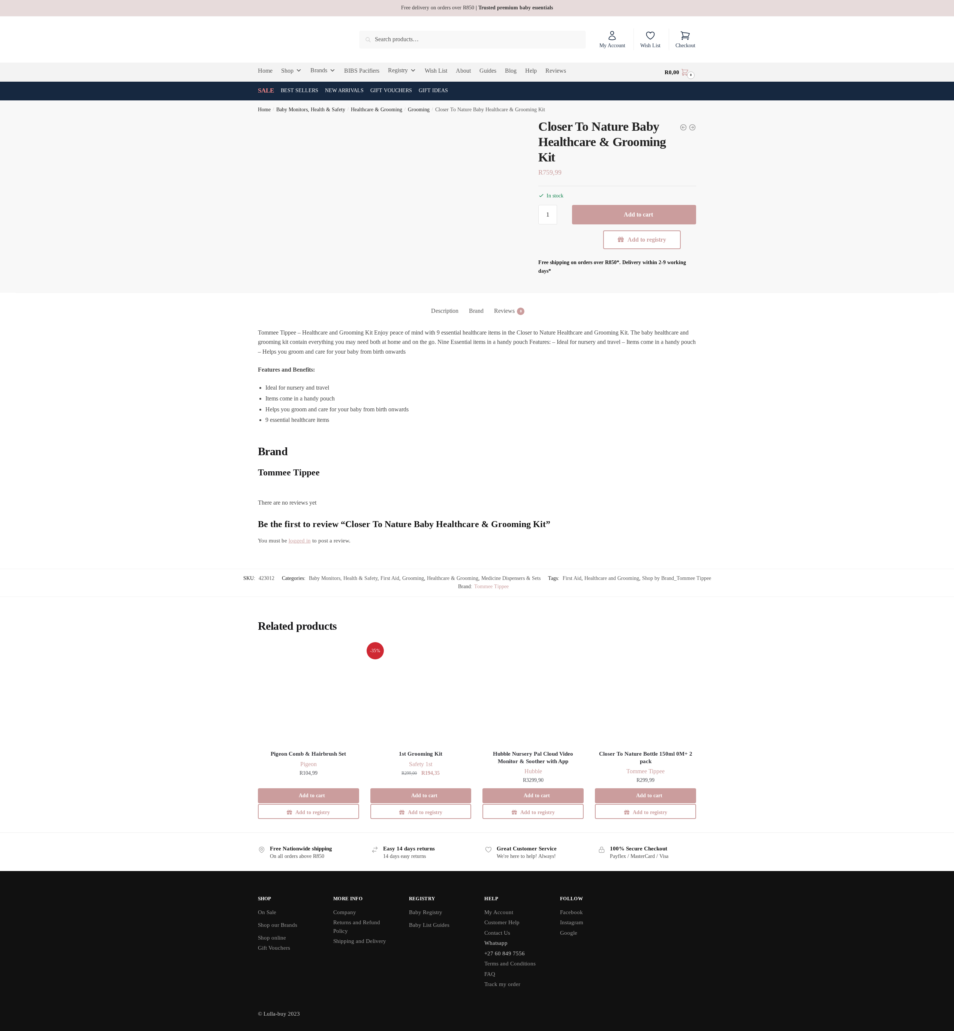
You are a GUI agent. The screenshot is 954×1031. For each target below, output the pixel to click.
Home (264, 109)
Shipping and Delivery (359, 941)
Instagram (571, 922)
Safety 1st (420, 764)
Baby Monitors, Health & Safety (310, 109)
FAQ (489, 974)
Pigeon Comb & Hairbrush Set (308, 754)
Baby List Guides (429, 925)
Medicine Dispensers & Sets (511, 578)
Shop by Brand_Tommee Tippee (676, 578)
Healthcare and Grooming (611, 578)
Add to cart (638, 214)
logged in (300, 541)
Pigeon (308, 764)
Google (568, 933)
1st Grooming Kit (420, 754)
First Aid (389, 578)
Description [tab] (444, 311)
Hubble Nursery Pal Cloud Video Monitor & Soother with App (533, 757)
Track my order (502, 984)
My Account (612, 45)
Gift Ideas (433, 90)
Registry (398, 70)
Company (344, 912)
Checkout (685, 45)
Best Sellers (299, 90)
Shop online (272, 938)
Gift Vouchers (391, 90)
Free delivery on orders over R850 (477, 7)
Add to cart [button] (312, 795)
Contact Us (497, 933)
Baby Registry (425, 912)
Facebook (571, 912)
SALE (266, 90)
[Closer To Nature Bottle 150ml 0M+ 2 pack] (645, 694)
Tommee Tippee (491, 586)
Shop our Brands (277, 925)
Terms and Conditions (510, 964)
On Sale (267, 912)
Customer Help (502, 922)
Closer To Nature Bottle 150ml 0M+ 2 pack (645, 757)
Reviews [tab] (504, 311)
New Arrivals (344, 90)
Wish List (650, 45)
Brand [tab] (476, 311)
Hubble (533, 771)
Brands (318, 70)
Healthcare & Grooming (376, 109)
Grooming (419, 109)
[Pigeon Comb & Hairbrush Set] (308, 694)
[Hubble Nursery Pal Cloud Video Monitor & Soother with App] (533, 694)
